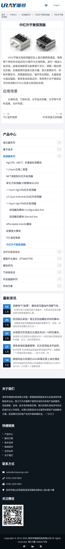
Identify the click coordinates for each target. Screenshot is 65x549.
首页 (3, 14)
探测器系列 (26, 14)
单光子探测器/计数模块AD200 (22, 183)
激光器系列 (9, 142)
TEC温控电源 (13, 237)
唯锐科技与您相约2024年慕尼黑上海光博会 (36, 359)
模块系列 (8, 265)
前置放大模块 (13, 231)
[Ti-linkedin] (32, 546)
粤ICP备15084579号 (37, 541)
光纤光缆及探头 (11, 252)
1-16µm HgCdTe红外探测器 (21, 203)
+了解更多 (49, 413)
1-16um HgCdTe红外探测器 (21, 190)
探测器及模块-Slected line (23, 216)
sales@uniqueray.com (17, 472)
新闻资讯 (9, 446)
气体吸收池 (9, 272)
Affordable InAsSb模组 (18, 224)
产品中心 (13, 14)
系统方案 (8, 286)
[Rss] (41, 546)
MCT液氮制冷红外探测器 (19, 176)
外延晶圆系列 (10, 279)
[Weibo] (24, 546)
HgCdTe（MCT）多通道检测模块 (24, 162)
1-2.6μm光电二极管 (17, 169)
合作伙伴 (9, 451)
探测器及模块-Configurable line (26, 210)
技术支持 (9, 442)
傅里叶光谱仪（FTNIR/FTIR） (18, 258)
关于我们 (9, 455)
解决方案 (9, 438)
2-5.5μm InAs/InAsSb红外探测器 (24, 196)
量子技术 (8, 149)
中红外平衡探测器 (42, 14)
